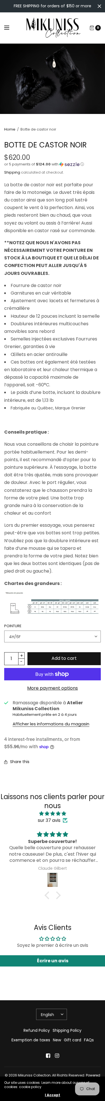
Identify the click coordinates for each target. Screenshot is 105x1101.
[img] (52, 813)
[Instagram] (57, 1055)
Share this (19, 761)
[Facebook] (48, 1055)
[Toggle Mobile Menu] (10, 28)
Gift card (72, 1040)
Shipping (12, 172)
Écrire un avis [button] (52, 961)
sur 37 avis (49, 820)
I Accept (52, 1095)
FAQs (89, 1040)
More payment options (52, 688)
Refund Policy (37, 1030)
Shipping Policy (67, 1030)
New (57, 1040)
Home (9, 129)
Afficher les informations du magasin (51, 724)
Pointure (13, 626)
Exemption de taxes (30, 1040)
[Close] (99, 6)
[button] (52, 164)
